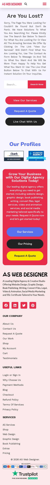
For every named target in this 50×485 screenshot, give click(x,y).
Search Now (36, 84)
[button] (45, 4)
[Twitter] (24, 305)
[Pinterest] (32, 305)
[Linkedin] (15, 305)
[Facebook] (6, 305)
